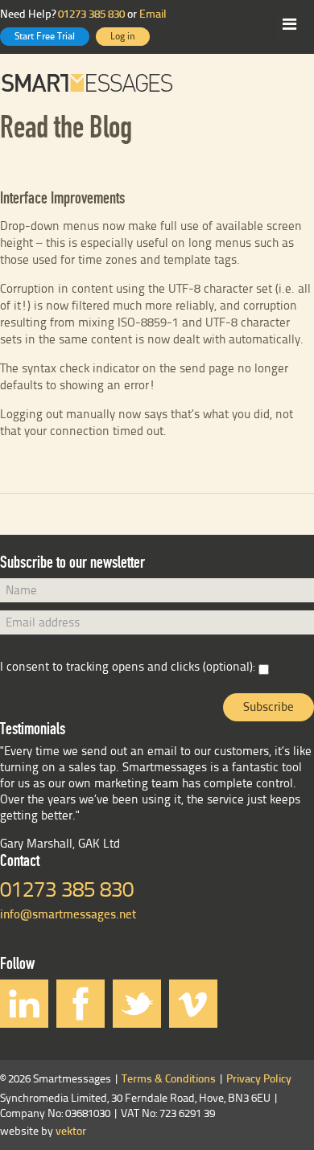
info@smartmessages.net (68, 915)
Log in (122, 36)
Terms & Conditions (169, 1080)
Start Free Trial (44, 36)
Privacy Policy (258, 1080)
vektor (71, 1132)
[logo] (157, 83)
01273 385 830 (91, 15)
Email (153, 15)
